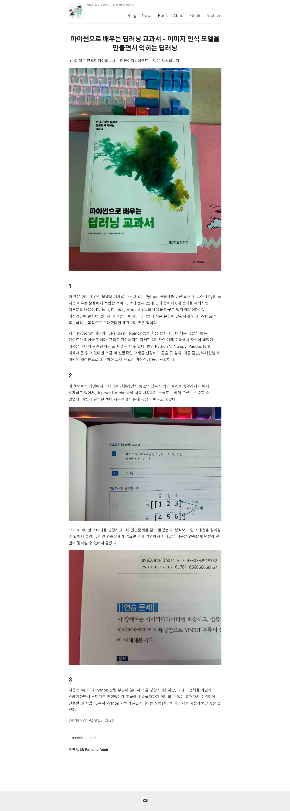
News (147, 15)
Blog (132, 15)
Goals (195, 15)
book (93, 737)
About (179, 15)
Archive (214, 15)
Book (163, 15)
